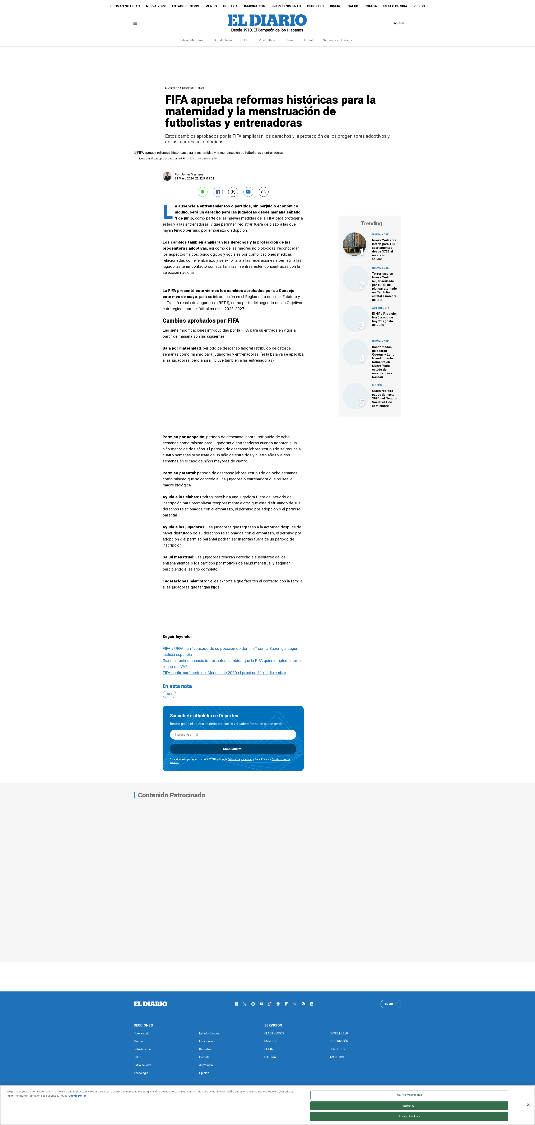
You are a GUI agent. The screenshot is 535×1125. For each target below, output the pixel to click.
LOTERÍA (270, 1057)
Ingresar (399, 23)
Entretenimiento (286, 6)
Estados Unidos (185, 6)
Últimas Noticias (125, 6)
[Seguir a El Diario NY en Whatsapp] (303, 1004)
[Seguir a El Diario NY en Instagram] (253, 1004)
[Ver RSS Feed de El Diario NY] (311, 1004)
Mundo (211, 6)
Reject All (409, 1105)
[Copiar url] (264, 192)
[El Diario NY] (267, 23)
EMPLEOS (271, 1041)
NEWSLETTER (339, 1033)
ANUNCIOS (337, 1057)
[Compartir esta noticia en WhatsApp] (203, 192)
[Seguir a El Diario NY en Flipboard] (286, 1004)
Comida (370, 6)
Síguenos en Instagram (339, 40)
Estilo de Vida (395, 6)
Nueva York (156, 6)
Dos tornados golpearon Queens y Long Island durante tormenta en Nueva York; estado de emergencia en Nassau (383, 362)
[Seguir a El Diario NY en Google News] (278, 1004)
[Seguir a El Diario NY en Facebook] (236, 1004)
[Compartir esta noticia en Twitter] (233, 192)
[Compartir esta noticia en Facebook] (218, 192)
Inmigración (254, 6)
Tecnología (141, 1073)
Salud (353, 6)
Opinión (204, 1073)
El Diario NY (172, 87)
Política (230, 6)
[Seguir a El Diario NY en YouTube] (261, 1004)
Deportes (315, 6)
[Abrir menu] (135, 23)
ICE (246, 40)
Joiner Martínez (192, 174)
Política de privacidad (240, 759)
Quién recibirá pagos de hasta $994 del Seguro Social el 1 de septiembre (384, 398)
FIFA (169, 694)
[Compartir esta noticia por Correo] (248, 192)
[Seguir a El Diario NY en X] (245, 1004)
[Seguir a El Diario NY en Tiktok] (270, 1004)
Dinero (335, 6)
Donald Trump (224, 40)
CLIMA (268, 1049)
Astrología (381, 308)
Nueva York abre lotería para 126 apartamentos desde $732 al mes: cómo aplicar (384, 249)
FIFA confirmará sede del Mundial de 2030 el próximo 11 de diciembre (224, 672)
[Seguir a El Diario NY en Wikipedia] (295, 1004)
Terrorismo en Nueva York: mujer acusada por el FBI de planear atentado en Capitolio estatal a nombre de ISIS (384, 287)
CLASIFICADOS (274, 1033)
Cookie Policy (77, 1095)
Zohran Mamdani (192, 40)
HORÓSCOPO (339, 1049)
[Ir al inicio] (150, 1004)
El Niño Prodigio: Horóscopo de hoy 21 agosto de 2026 (384, 319)
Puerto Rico (267, 40)
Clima (290, 40)
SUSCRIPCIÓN (339, 1041)
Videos (419, 6)
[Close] (528, 1104)
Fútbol (308, 40)
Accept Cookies (409, 1116)
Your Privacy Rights (409, 1094)
